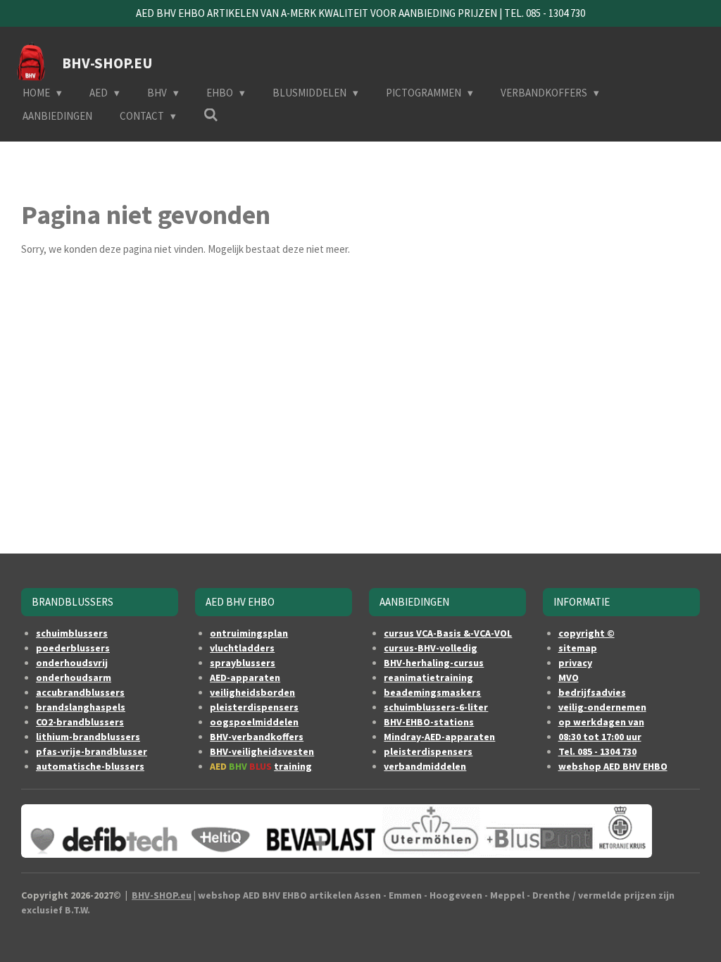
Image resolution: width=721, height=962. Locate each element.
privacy (575, 662)
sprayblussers (242, 662)
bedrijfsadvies (592, 692)
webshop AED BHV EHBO (612, 766)
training (293, 766)
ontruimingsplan (249, 633)
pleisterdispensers (254, 707)
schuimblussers (72, 633)
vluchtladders (242, 648)
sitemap (577, 648)
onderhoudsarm (73, 677)
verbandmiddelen (425, 766)
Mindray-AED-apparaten (439, 736)
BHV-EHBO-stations (429, 722)
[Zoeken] (211, 115)
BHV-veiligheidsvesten (262, 751)
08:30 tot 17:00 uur (599, 736)
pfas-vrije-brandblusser (91, 751)
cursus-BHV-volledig (430, 648)
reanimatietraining (428, 677)
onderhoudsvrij (72, 662)
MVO (568, 677)
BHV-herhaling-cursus (434, 662)
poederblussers (73, 648)
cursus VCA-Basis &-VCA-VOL (448, 633)
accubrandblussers (80, 692)
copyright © (586, 633)
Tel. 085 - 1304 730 (597, 751)
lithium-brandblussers (88, 736)
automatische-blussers (90, 766)
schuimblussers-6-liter (436, 707)
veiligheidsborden (252, 692)
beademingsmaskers (432, 692)
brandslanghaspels (80, 707)
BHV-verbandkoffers (256, 736)
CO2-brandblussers (80, 722)
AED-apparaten (245, 677)
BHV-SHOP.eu (162, 895)
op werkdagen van (601, 722)
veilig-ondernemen (602, 707)
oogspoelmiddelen (254, 722)
